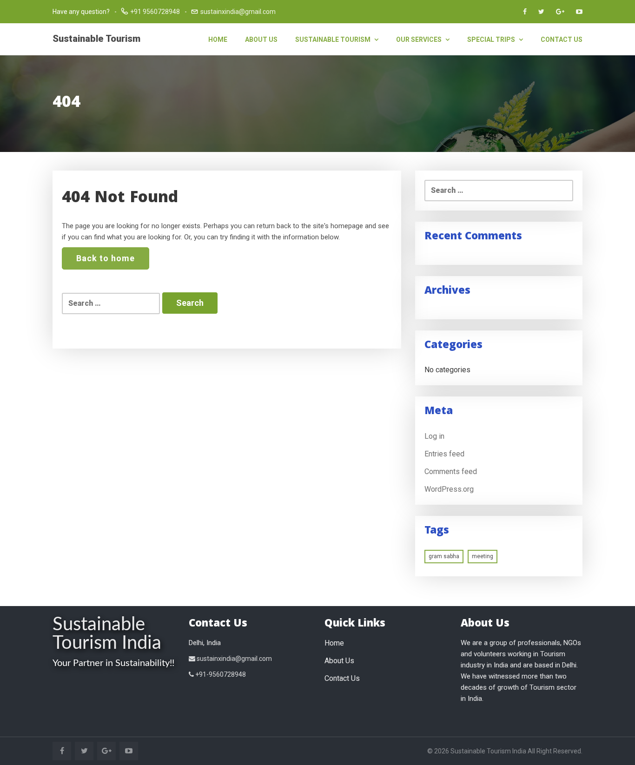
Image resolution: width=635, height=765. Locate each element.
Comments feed (450, 471)
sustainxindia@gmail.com (238, 11)
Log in (434, 436)
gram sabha (444, 556)
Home (217, 39)
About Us (261, 39)
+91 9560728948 (155, 11)
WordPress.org (449, 489)
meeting (482, 556)
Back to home (105, 258)
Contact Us (561, 39)
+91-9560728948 (220, 674)
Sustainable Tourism (96, 38)
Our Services (419, 39)
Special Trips (491, 39)
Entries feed (444, 453)
